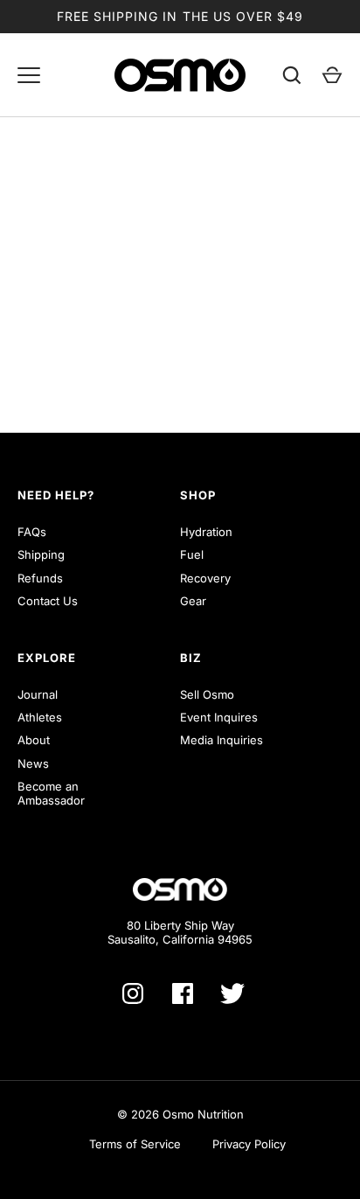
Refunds (40, 578)
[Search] (292, 75)
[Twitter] (232, 993)
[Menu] (29, 75)
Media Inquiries (221, 740)
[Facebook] (182, 993)
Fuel (192, 554)
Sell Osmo (207, 694)
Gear (193, 601)
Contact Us (47, 601)
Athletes (39, 717)
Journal (37, 694)
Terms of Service (135, 1144)
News (33, 763)
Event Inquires (219, 717)
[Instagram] (133, 993)
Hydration (206, 532)
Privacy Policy (249, 1144)
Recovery (205, 578)
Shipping (41, 554)
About (33, 740)
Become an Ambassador (51, 793)
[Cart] (332, 75)
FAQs (31, 532)
